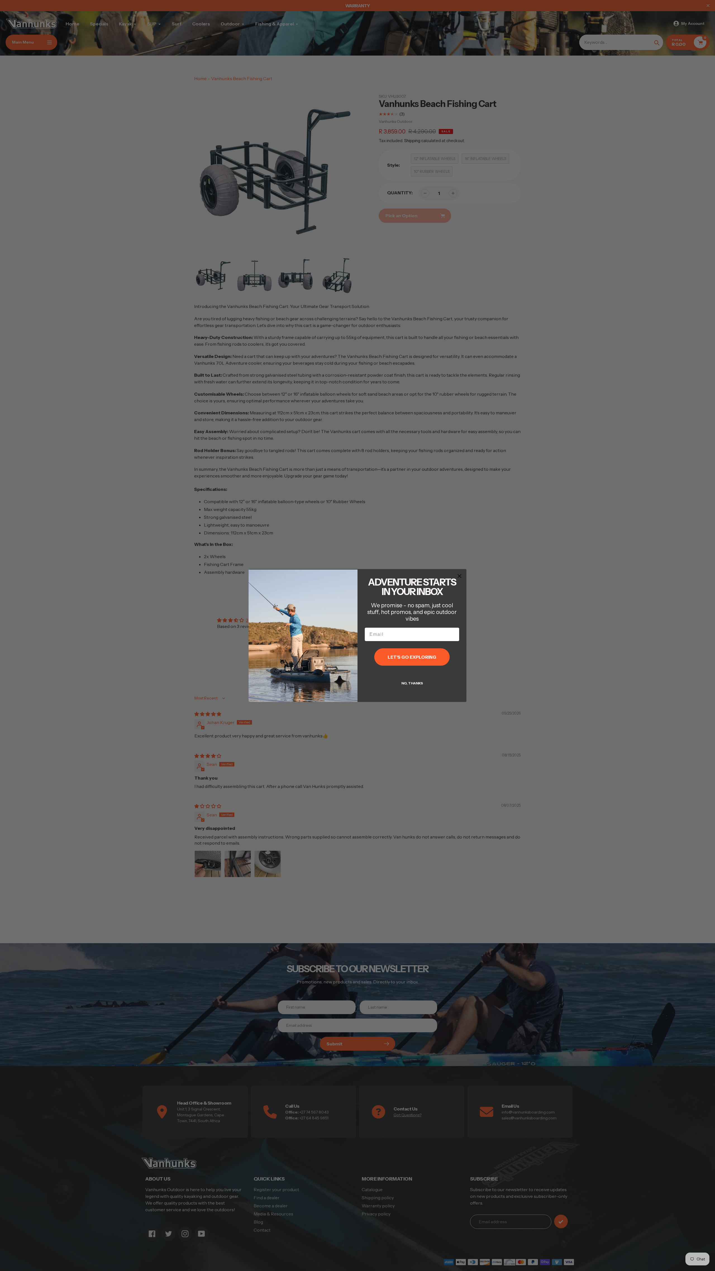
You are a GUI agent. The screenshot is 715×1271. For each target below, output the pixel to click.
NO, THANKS (412, 683)
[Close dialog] (459, 576)
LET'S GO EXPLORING (412, 657)
